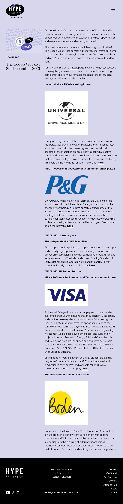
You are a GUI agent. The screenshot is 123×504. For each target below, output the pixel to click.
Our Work (112, 481)
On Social (111, 473)
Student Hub (110, 484)
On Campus (110, 477)
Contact (112, 492)
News (114, 488)
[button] (113, 10)
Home (113, 469)
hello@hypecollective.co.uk (61, 492)
